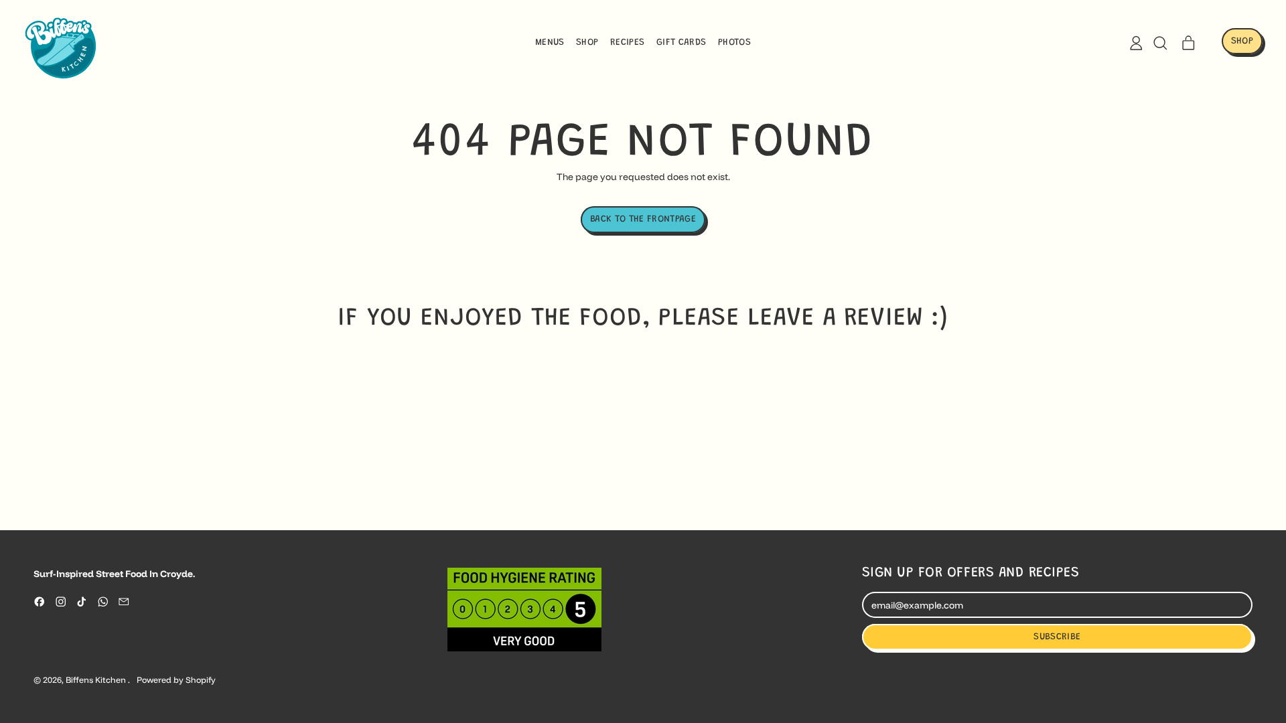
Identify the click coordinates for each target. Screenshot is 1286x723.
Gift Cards (681, 43)
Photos (734, 43)
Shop (587, 43)
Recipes (627, 43)
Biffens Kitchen (97, 680)
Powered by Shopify (176, 680)
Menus (550, 43)
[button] (1159, 43)
